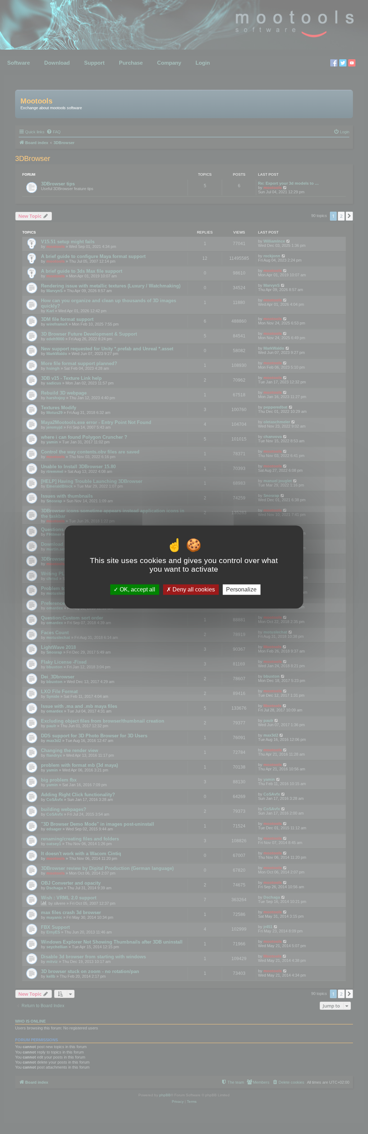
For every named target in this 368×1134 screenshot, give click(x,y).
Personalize (241, 589)
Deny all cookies (193, 589)
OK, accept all (136, 589)
